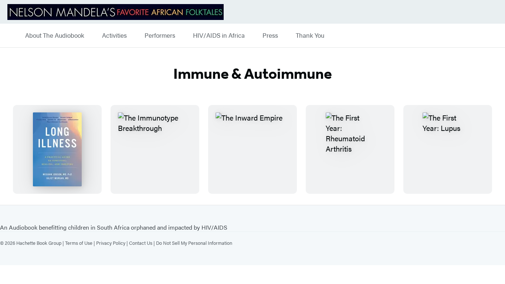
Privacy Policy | (112, 242)
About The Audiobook (54, 35)
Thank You (310, 35)
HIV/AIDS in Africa (219, 35)
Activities (114, 35)
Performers (160, 35)
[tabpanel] (252, 149)
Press (270, 35)
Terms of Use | (80, 242)
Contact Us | (142, 242)
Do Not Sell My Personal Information (194, 242)
